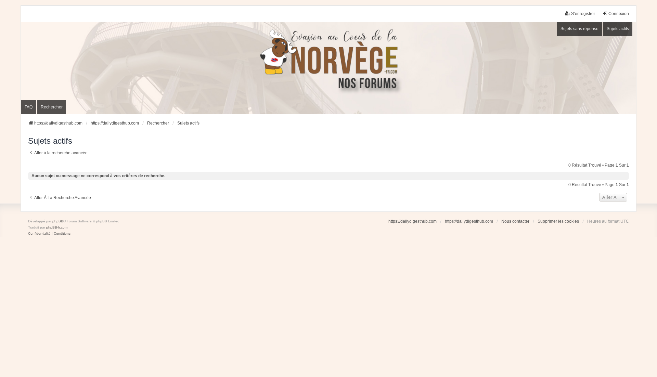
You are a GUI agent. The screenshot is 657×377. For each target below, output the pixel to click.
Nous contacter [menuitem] (515, 221)
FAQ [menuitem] (29, 107)
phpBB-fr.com (56, 227)
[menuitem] (39, 234)
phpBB (57, 221)
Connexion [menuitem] (618, 13)
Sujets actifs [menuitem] (618, 28)
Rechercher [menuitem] (52, 107)
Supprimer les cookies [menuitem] (558, 221)
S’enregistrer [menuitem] (583, 13)
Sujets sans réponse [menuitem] (579, 28)
